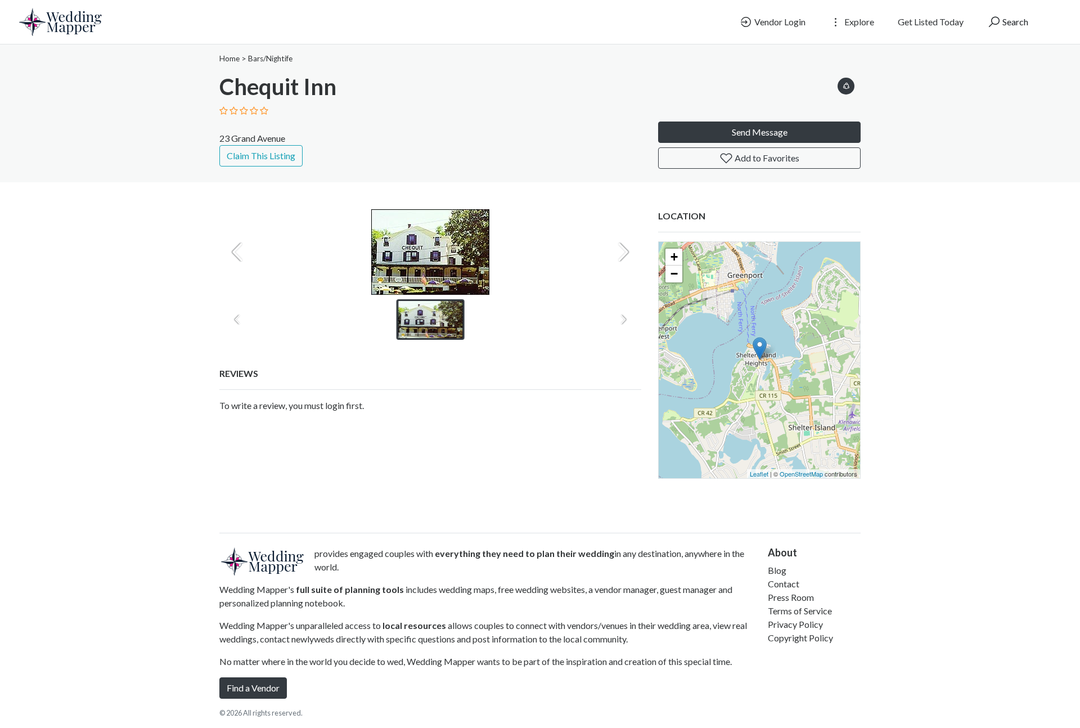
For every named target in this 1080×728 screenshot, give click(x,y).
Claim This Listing (261, 155)
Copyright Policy (800, 637)
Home (229, 58)
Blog (777, 570)
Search (1014, 21)
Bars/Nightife (270, 58)
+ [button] (674, 257)
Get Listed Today (931, 21)
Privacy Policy (795, 624)
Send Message (760, 132)
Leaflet (759, 473)
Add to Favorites (766, 157)
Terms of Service (800, 610)
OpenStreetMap (801, 473)
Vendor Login (779, 21)
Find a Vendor (253, 687)
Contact (783, 583)
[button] (846, 84)
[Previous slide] (237, 252)
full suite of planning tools (350, 589)
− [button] (674, 274)
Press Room (791, 597)
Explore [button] (858, 21)
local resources (414, 625)
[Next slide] (623, 252)
